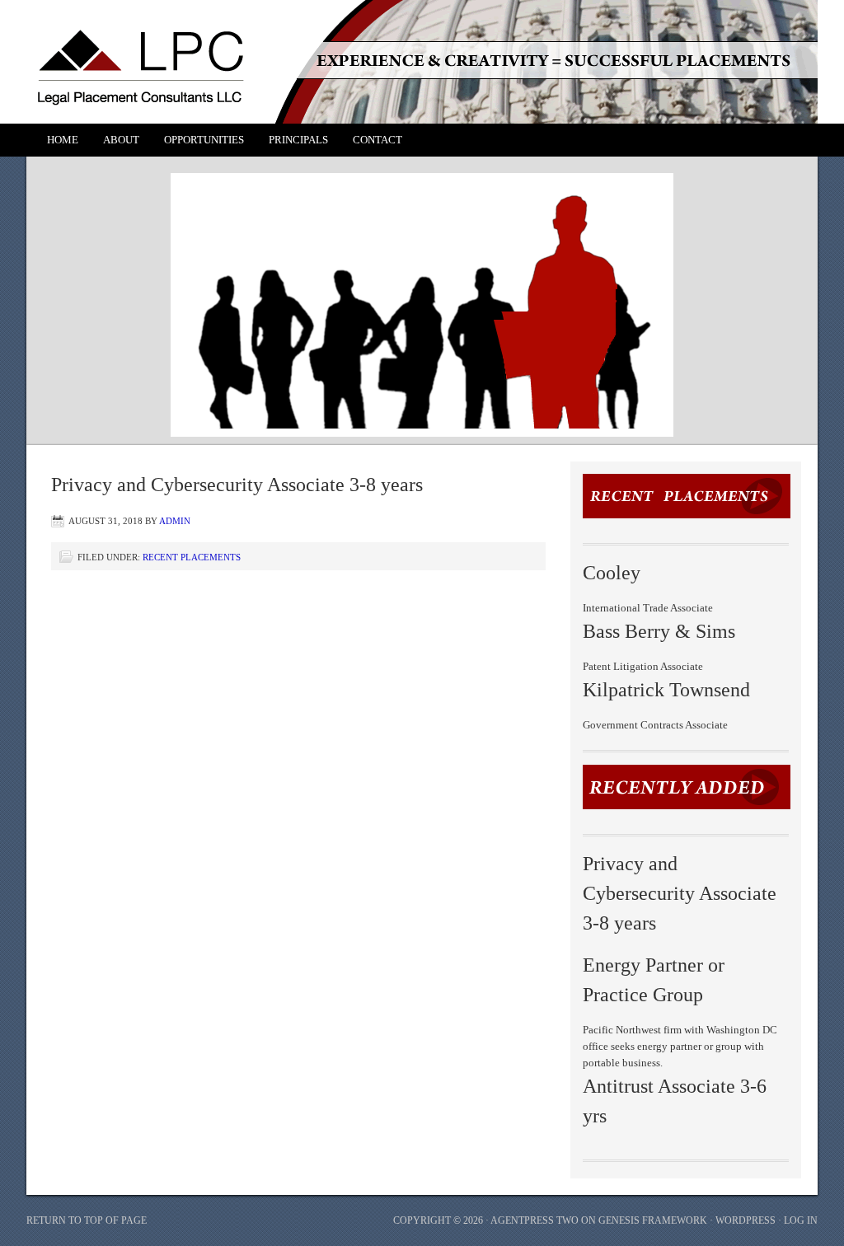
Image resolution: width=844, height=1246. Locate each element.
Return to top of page (86, 1220)
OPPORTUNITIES (204, 140)
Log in (801, 1220)
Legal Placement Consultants (405, 53)
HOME (62, 140)
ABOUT (121, 140)
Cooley (611, 572)
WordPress (745, 1220)
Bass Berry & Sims (659, 631)
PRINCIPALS (298, 140)
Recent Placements (192, 557)
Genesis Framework (652, 1220)
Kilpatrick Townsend (666, 689)
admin (174, 521)
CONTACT (377, 140)
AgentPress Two (534, 1220)
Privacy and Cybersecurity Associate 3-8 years (679, 893)
